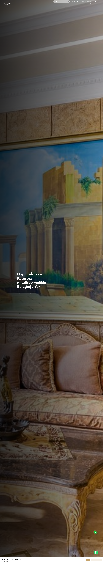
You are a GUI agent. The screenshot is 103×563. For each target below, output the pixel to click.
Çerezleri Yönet (98, 560)
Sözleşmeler (82, 3)
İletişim (97, 3)
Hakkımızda (45, 3)
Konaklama (54, 3)
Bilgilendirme (72, 3)
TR (97, 1)
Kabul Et (88, 560)
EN (95, 1)
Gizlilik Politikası (82, 560)
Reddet (93, 560)
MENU (98, 199)
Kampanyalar (62, 3)
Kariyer (90, 3)
